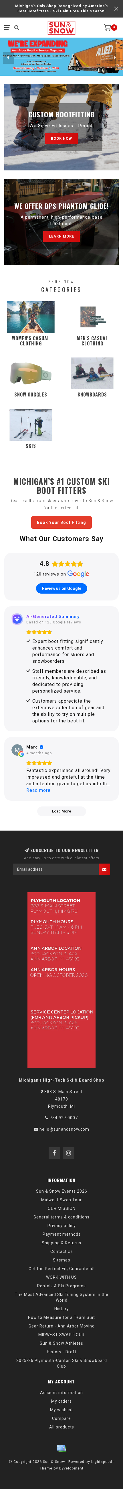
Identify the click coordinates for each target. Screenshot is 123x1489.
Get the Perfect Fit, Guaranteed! (62, 1268)
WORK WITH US (61, 1277)
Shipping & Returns (61, 1243)
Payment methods (62, 1234)
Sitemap (61, 1260)
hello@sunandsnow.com (64, 1129)
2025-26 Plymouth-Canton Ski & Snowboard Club (61, 1363)
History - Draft (61, 1352)
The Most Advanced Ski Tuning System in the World (61, 1297)
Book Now (61, 138)
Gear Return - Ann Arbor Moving (62, 1326)
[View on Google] (17, 750)
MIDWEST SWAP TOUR (61, 1334)
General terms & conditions (61, 1217)
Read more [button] (38, 790)
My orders (61, 1401)
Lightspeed (101, 1461)
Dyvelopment (71, 1468)
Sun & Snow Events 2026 (61, 1191)
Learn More (61, 236)
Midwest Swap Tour (61, 1200)
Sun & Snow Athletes (61, 1343)
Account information (61, 1392)
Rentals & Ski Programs (61, 1286)
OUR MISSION (62, 1208)
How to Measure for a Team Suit (61, 1317)
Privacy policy (61, 1225)
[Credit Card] (61, 1448)
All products (61, 1427)
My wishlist (61, 1410)
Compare (61, 1418)
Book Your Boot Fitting (61, 522)
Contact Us (61, 1251)
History (61, 1309)
